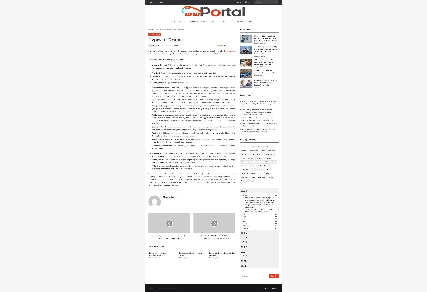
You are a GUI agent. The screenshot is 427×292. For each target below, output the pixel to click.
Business (182, 22)
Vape (243, 181)
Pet (259, 173)
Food (251, 162)
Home (152, 2)
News (251, 22)
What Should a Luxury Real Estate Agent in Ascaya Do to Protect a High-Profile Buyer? (265, 38)
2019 (244, 261)
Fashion (251, 158)
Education (271, 150)
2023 (244, 242)
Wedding (250, 181)
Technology (193, 22)
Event (243, 158)
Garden (251, 166)
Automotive (251, 147)
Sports (253, 177)
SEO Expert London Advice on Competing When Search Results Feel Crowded (265, 62)
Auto (242, 147)
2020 (244, 256)
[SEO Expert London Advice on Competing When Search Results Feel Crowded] (246, 63)
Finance (213, 22)
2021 (244, 251)
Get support (160, 2)
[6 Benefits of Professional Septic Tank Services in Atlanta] (246, 73)
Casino (243, 150)
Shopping (244, 177)
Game (274, 162)
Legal (232, 22)
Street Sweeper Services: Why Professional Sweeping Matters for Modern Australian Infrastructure (257, 112)
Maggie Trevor (157, 46)
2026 (244, 190)
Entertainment (166, 30)
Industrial (223, 22)
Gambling (266, 162)
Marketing (241, 22)
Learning (260, 169)
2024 (244, 237)
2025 (244, 232)
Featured (268, 158)
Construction (253, 150)
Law (252, 169)
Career (269, 147)
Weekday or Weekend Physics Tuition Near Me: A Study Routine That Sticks (265, 82)
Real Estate (266, 173)
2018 (244, 265)
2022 (244, 247)
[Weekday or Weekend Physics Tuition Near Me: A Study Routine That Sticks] (246, 83)
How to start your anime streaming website (157, 254)
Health (259, 166)
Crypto (204, 22)
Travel (271, 177)
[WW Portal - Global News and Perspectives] (213, 11)
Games (243, 166)
